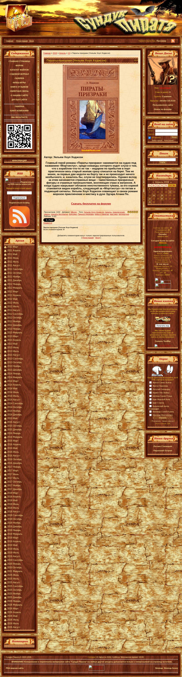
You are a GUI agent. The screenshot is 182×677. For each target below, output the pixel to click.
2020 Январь (14, 563)
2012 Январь (14, 284)
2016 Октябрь (14, 459)
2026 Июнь (13, 619)
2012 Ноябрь (14, 321)
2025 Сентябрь (15, 586)
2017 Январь (14, 466)
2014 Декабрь (14, 414)
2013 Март (12, 336)
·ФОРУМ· (19, 65)
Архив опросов (168, 421)
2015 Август (13, 422)
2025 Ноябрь (14, 593)
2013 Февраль (14, 332)
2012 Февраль (14, 287)
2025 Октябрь (14, 590)
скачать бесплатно (59, 214)
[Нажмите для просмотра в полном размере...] (91, 153)
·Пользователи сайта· (162, 105)
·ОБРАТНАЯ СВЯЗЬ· (19, 91)
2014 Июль (13, 396)
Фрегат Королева (160, 386)
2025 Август (13, 582)
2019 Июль (13, 552)
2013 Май (12, 343)
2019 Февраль (14, 534)
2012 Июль (13, 306)
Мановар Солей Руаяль (163, 412)
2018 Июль (13, 508)
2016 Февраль (14, 437)
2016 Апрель (14, 444)
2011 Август (13, 265)
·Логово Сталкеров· (163, 446)
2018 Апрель (14, 496)
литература (124, 214)
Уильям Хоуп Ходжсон (94, 212)
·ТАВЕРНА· (19, 106)
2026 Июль (13, 623)
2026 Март (12, 608)
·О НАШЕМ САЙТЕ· (19, 95)
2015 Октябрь (14, 425)
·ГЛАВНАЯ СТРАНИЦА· (19, 61)
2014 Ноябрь (14, 411)
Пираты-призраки (86, 214)
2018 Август (13, 511)
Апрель (62, 53)
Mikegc (74, 212)
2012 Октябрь (14, 317)
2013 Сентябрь (15, 358)
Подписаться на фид (19, 203)
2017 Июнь (13, 474)
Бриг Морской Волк (161, 399)
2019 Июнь (13, 549)
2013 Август (13, 355)
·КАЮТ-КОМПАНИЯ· (19, 111)
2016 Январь (14, 433)
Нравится (47, 223)
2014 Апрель (14, 384)
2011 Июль (13, 261)
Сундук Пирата (13, 657)
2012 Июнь (13, 302)
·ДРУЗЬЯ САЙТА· (19, 100)
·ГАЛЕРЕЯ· (19, 78)
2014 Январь (14, 373)
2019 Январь (14, 530)
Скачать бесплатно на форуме (91, 203)
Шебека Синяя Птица (162, 396)
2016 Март (12, 440)
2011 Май (12, 254)
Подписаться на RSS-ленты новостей (21, 183)
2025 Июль (13, 578)
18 (162, 195)
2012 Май (12, 299)
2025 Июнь (13, 575)
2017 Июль (13, 478)
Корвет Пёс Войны (161, 393)
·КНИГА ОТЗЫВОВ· (19, 87)
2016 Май (12, 448)
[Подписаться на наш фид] (19, 226)
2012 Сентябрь (15, 314)
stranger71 (163, 245)
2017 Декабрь (14, 489)
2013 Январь (14, 328)
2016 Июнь (13, 452)
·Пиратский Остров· (163, 450)
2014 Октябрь (14, 407)
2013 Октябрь (14, 362)
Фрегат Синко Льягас (162, 382)
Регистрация (22, 41)
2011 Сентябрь (15, 269)
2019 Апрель (14, 541)
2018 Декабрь (14, 526)
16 (154, 195)
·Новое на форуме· (162, 109)
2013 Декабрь (14, 370)
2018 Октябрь (14, 519)
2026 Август (13, 627)
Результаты (156, 421)
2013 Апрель (14, 340)
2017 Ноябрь (14, 485)
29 (150, 202)
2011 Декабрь (14, 280)
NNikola (162, 243)
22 (150, 199)
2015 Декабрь (14, 429)
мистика (113, 214)
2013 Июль (13, 351)
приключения (119, 212)
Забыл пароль (157, 140)
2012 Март (12, 291)
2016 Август (13, 455)
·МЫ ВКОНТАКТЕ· (19, 117)
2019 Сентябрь (15, 560)
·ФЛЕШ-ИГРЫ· (19, 83)
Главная (9, 41)
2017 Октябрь (14, 481)
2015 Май (12, 418)
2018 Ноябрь (14, 522)
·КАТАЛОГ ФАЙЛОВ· (19, 70)
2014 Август (13, 399)
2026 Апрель (14, 612)
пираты (108, 212)
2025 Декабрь (14, 597)
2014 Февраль (14, 377)
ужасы (47, 214)
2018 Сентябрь (15, 515)
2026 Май (12, 616)
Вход (31, 41)
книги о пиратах (102, 214)
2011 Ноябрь (14, 276)
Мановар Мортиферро (163, 415)
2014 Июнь (13, 392)
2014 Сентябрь (15, 403)
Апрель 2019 (162, 182)
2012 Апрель (14, 295)
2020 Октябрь (14, 567)
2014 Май (12, 388)
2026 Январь (14, 601)
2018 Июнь (13, 504)
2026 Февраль (14, 604)
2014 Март (12, 381)
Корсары (73, 214)
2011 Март (12, 246)
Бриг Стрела (158, 403)
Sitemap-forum (171, 668)
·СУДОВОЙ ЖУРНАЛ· (19, 74)
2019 (55, 53)
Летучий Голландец (161, 389)
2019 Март (12, 537)
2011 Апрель (14, 250)
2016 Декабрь (14, 463)
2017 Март (12, 470)
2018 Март (12, 493)
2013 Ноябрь (14, 366)
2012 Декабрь (14, 325)
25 (162, 199)
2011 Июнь (13, 258)
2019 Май (12, 545)
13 (69, 53)
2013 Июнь (13, 347)
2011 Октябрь (14, 273)
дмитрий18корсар (163, 247)
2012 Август (13, 310)
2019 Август (13, 556)
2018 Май (12, 500)
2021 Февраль (14, 571)
